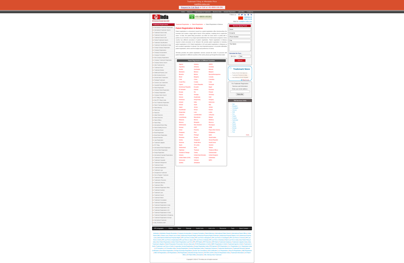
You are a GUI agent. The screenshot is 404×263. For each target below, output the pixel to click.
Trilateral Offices (213, 150)
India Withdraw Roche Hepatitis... (240, 77)
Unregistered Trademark (160, 172)
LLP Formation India (170, 248)
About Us (189, 12)
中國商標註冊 (248, 17)
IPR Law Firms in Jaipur (186, 240)
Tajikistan (181, 150)
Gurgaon (234, 118)
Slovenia (181, 142)
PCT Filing (156, 145)
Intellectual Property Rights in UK (229, 235)
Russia (196, 137)
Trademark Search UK (160, 35)
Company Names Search (160, 62)
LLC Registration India (245, 246)
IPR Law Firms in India (187, 237)
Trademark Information (237, 252)
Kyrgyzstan (182, 112)
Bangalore (234, 106)
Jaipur (233, 122)
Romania (181, 137)
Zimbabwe (197, 162)
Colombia (211, 79)
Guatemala (197, 97)
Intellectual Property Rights (189, 235)
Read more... (246, 80)
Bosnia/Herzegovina (214, 74)
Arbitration (156, 233)
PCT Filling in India (159, 97)
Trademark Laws (158, 192)
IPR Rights (199, 242)
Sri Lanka (196, 145)
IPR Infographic (159, 228)
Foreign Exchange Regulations (183, 250)
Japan (181, 107)
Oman (180, 130)
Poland (181, 135)
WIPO (210, 160)
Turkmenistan (213, 152)
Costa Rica (182, 82)
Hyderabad (235, 120)
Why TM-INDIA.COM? (160, 222)
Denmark (211, 84)
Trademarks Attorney (159, 182)
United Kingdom (213, 155)
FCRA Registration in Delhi (203, 244)
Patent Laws (164, 235)
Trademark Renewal (239, 248)
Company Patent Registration (161, 90)
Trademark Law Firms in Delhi (164, 246)
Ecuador (196, 87)
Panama (196, 130)
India (195, 102)
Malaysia (181, 120)
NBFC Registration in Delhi (219, 244)
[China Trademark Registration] (240, 19)
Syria (195, 147)
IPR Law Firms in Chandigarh (220, 237)
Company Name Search (160, 95)
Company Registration (160, 92)
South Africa (197, 142)
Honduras (182, 99)
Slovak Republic (213, 140)
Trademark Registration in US (161, 210)
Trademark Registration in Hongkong (163, 215)
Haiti (210, 97)
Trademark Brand (158, 130)
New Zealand (198, 125)
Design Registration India (201, 246)
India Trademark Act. (159, 65)
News (179, 228)
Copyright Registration (160, 85)
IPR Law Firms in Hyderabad (170, 240)
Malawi (211, 117)
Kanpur (234, 124)
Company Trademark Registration (163, 60)
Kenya (196, 109)
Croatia (196, 82)
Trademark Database (225, 242)
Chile (180, 79)
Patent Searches (158, 117)
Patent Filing (157, 122)
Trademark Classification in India (162, 45)
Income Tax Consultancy (200, 250)
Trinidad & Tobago (184, 152)
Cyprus (181, 84)
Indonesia (211, 102)
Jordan (211, 107)
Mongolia (196, 122)
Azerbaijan (197, 69)
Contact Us (250, 12)
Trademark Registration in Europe (162, 217)
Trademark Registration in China (162, 212)
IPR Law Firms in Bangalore (203, 237)
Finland (211, 92)
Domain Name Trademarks (161, 77)
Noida (233, 130)
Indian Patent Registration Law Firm (182, 242)
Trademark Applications (160, 167)
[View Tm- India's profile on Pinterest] (248, 15)
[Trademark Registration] (160, 19)
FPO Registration (222, 246)
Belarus (196, 72)
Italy (210, 104)
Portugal (196, 135)
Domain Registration (230, 12)
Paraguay (182, 132)
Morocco (211, 122)
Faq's (232, 228)
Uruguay (196, 157)
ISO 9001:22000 (208, 252)
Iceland (181, 102)
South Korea (212, 142)
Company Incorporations (160, 52)
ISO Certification (212, 250)
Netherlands (182, 125)
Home (183, 12)
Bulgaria (196, 77)
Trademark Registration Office (162, 187)
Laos (195, 112)
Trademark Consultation (160, 200)
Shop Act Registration (235, 250)
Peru (195, 132)
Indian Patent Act (158, 115)
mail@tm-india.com (202, 4)
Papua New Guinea (214, 130)
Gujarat (234, 116)
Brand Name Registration (160, 135)
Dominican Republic (185, 87)
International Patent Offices (239, 233)
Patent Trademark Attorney (161, 105)
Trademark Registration (160, 202)
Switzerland (182, 147)
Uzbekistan (212, 157)
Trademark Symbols (159, 190)
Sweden (211, 145)
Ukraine (181, 155)
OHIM (210, 127)
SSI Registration (172, 252)
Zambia (181, 162)
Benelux (181, 74)
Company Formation (198, 233)
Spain (180, 145)
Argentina (182, 67)
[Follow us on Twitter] (242, 15)
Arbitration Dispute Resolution (168, 233)
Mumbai (234, 128)
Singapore (197, 140)
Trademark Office (158, 185)
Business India (217, 12)
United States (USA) (184, 157)
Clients (171, 228)
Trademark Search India (160, 32)
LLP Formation (159, 248)
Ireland (181, 104)
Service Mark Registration (160, 150)
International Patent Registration (162, 147)
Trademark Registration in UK (161, 207)
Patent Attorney (158, 107)
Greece (181, 97)
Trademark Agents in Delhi (235, 244)
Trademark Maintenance (225, 248)
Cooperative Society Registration (183, 246)
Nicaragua (212, 125)
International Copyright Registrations (163, 155)
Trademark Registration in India (162, 205)
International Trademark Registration (163, 27)
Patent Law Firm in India (232, 240)
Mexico (196, 120)
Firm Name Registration (166, 250)
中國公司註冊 (248, 19)
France (181, 94)
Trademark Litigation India (239, 242)
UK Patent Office (191, 255)
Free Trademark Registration (161, 102)
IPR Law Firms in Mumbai (216, 240)
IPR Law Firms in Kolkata (201, 240)
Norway (181, 127)
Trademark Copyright (159, 160)
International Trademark (160, 220)
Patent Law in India (174, 235)
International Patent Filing (160, 125)
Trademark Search (159, 195)
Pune (233, 132)
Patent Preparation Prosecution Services (176, 244)
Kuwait (211, 109)
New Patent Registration (164, 242)
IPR (194, 242)
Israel (195, 104)
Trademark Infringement (160, 162)
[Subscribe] (251, 15)
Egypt (210, 87)
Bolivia (196, 74)
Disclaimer (200, 255)
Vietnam (196, 160)
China (195, 79)
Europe (181, 92)
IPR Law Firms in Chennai (237, 237)
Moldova (211, 120)
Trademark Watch (158, 197)
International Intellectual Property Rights (168, 237)
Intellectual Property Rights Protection (208, 235)
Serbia (181, 140)
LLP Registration (223, 250)
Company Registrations (160, 50)
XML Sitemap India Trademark (212, 255)
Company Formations (159, 55)
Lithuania (211, 114)
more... (248, 135)
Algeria (181, 64)
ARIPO (211, 64)
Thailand (196, 150)
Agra (233, 104)
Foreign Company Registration (162, 47)
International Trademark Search (162, 30)
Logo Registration (158, 140)
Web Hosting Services (160, 75)
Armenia (196, 67)
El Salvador (182, 89)
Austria (181, 69)
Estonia (196, 89)
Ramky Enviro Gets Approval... (240, 73)
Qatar (210, 135)
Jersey (196, 107)
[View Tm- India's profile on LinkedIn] (245, 15)
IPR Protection (207, 242)
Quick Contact (243, 228)
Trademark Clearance (211, 248)
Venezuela (182, 160)
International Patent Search (223, 233)
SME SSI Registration (160, 252)
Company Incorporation (184, 233)
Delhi (233, 112)
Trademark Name (158, 165)
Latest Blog (241, 12)
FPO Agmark (213, 246)
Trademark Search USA (160, 37)
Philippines (212, 132)
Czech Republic (198, 84)
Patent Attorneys (209, 233)
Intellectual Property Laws (160, 72)
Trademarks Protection (160, 180)
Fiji (195, 92)
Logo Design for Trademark (203, 12)
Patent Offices (157, 120)
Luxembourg (182, 117)
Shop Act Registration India (222, 252)
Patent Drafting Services (160, 127)
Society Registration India (196, 248)
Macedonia (197, 117)
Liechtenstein (198, 114)
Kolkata (234, 126)
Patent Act (156, 112)
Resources (223, 228)
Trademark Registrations (160, 24)
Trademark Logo (158, 170)
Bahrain (211, 69)
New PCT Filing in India (160, 100)
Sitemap (188, 228)
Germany (211, 94)
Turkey (196, 152)
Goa (233, 114)
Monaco (181, 122)
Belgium (211, 72)
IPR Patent (215, 242)
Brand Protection (158, 137)
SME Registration (247, 250)
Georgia (196, 94)
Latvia (210, 112)
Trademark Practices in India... (240, 75)
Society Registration (182, 248)
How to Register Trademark (161, 175)
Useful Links (200, 228)
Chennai (234, 110)
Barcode (191, 244)
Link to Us (212, 228)
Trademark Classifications (161, 42)
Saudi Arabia (212, 137)
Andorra (196, 64)
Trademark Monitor (159, 70)
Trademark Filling (158, 177)
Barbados (182, 72)
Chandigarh (235, 108)
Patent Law (157, 110)
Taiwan (211, 147)
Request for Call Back (190, 7)
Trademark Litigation (159, 142)
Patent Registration (159, 87)
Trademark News (158, 67)
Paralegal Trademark (159, 80)
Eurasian (211, 89)
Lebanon (181, 114)
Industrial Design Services (195, 252)
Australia (211, 67)
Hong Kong (197, 99)
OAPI (195, 127)
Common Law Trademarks (161, 82)
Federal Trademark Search (161, 40)
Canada (211, 77)
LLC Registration (233, 246)
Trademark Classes (159, 157)
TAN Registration (182, 252)
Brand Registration (159, 132)
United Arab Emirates (200, 155)
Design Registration (159, 152)
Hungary (211, 99)
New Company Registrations (161, 57)
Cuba (210, 82)
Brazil (180, 77)
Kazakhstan (182, 109)
